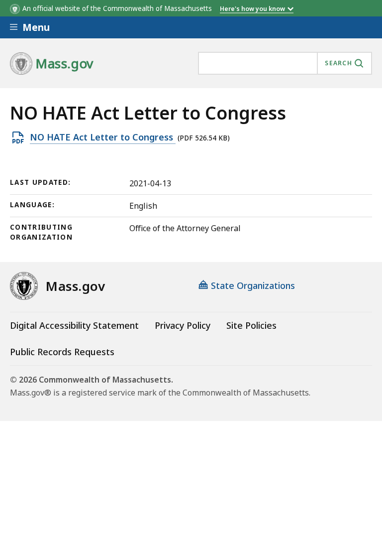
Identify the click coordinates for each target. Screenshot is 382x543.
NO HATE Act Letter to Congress (103, 137)
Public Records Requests (62, 352)
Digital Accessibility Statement (74, 325)
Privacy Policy (182, 325)
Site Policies (251, 325)
